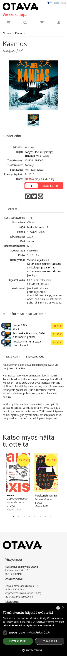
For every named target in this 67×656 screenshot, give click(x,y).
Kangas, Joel (31, 152)
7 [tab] (45, 516)
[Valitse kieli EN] (63, 2)
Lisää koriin (50, 186)
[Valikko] (8, 22)
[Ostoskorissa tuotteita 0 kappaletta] (41, 23)
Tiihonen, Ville (32, 155)
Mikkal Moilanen (36, 227)
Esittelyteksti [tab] (13, 356)
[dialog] (33, 629)
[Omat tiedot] (58, 22)
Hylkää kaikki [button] (49, 641)
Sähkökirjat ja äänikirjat (41, 267)
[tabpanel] (18, 482)
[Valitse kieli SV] (56, 2)
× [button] (63, 607)
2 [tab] (19, 516)
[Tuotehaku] (25, 22)
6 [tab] (40, 516)
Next (62, 482)
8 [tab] (51, 516)
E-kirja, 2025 (20, 325)
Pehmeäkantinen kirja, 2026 (29, 333)
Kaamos (20, 33)
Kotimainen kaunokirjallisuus (44, 263)
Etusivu (7, 33)
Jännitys (32, 275)
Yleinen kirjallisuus (38, 260)
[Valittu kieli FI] (49, 2)
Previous (2, 482)
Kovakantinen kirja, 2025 (27, 341)
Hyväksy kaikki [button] (17, 641)
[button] (33, 650)
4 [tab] (29, 516)
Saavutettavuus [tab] (35, 356)
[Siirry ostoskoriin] (41, 22)
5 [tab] (35, 516)
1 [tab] (13, 516)
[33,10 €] (18, 490)
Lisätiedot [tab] (11, 208)
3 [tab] (24, 516)
